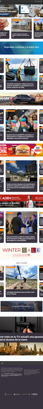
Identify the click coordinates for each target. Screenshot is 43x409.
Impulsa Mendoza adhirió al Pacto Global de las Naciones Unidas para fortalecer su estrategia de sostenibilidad (21, 238)
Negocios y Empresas (16, 20)
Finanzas (35, 20)
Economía (8, 59)
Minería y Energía (9, 212)
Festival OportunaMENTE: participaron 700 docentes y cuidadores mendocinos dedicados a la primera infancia (20, 136)
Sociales (41, 127)
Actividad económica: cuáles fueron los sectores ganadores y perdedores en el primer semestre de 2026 (20, 85)
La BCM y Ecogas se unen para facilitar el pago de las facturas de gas (20, 35)
